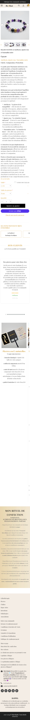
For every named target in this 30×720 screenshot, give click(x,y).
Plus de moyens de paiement (15, 215)
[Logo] (9, 6)
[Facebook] (2, 690)
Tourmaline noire (22, 60)
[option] (15, 25)
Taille (3, 182)
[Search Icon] (19, 5)
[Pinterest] (9, 690)
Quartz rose (12, 60)
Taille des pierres (7, 190)
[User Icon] (23, 5)
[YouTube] (13, 690)
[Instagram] (5, 690)
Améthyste (4, 60)
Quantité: (4, 198)
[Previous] (2, 25)
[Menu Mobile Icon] (2, 5)
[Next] (27, 25)
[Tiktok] (16, 690)
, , (14, 60)
